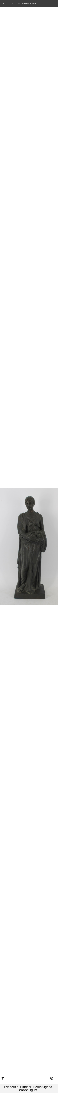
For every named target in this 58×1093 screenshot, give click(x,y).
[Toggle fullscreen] (41, 3)
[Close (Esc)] (54, 3)
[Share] (47, 3)
